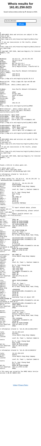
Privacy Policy (23, 385)
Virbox (15, 385)
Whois (21, 24)
